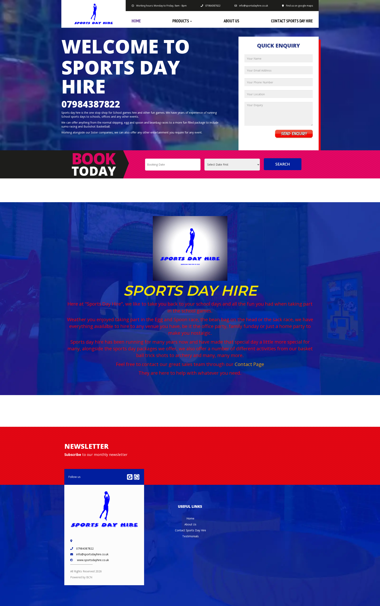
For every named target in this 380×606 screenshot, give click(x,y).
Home (136, 21)
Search (282, 164)
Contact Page (249, 364)
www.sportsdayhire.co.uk (93, 560)
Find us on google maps (299, 5)
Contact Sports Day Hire (292, 21)
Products (181, 21)
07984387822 (212, 5)
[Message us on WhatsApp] (137, 476)
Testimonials (190, 536)
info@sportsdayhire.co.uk (253, 5)
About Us (231, 21)
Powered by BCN (81, 577)
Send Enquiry (294, 134)
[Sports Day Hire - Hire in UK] (93, 13)
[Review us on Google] (130, 476)
